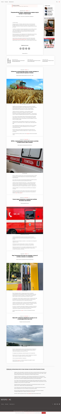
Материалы (6, 1)
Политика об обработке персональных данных (41, 410)
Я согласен (43, 412)
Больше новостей (24, 53)
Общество (27, 10)
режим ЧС (21, 192)
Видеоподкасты (11, 1)
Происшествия (26, 139)
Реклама (2, 1)
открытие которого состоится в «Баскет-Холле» (20, 39)
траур (16, 192)
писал (22, 310)
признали (28, 133)
